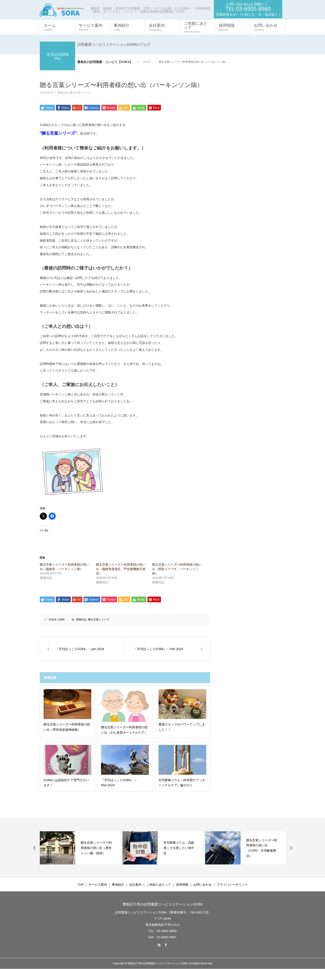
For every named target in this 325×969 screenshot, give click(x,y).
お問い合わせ (266, 27)
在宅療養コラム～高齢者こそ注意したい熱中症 (178, 847)
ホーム (50, 27)
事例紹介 (122, 27)
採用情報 (227, 27)
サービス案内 (91, 27)
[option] (80, 847)
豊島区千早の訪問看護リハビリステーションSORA (162, 904)
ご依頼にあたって (196, 27)
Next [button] (291, 848)
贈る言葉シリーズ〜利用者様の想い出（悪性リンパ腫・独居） (96, 847)
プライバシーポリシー (232, 884)
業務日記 (63, 92)
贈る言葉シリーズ (80, 92)
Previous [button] (34, 848)
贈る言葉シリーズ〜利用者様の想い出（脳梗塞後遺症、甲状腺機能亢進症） (120, 568)
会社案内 (157, 27)
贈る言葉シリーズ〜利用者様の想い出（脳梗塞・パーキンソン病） (64, 566)
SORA (61, 619)
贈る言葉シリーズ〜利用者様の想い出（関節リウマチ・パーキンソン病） (177, 568)
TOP (81, 884)
